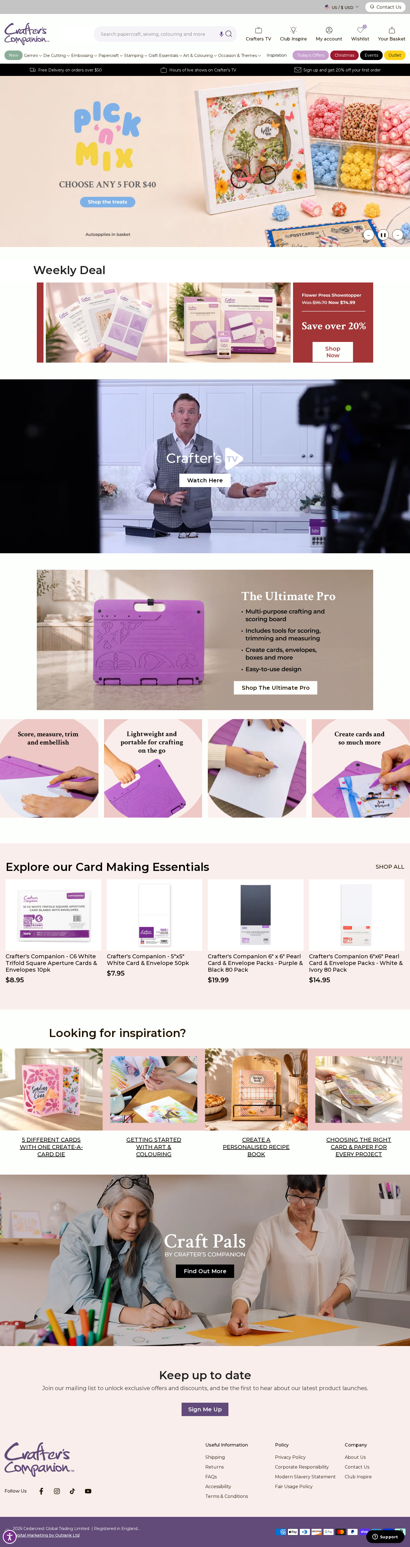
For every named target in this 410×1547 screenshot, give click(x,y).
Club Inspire (358, 1476)
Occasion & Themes (237, 55)
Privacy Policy (290, 1457)
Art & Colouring (198, 55)
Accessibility (218, 1486)
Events (371, 55)
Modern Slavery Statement (305, 1476)
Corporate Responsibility (302, 1467)
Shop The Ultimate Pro (276, 687)
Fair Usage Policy (294, 1486)
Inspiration (277, 55)
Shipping (215, 1457)
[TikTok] (72, 1491)
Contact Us (389, 7)
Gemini (31, 55)
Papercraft (108, 55)
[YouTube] (88, 1491)
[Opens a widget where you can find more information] (385, 1537)
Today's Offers (310, 55)
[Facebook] (41, 1491)
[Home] (47, 1459)
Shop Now (324, 161)
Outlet (395, 55)
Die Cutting (54, 55)
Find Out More (205, 1271)
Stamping (133, 55)
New (13, 55)
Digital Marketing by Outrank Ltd (46, 1535)
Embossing (82, 55)
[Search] (228, 33)
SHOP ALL (390, 866)
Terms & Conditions (226, 1496)
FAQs (211, 1476)
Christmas (344, 55)
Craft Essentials (163, 55)
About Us (355, 1457)
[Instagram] (57, 1491)
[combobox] (165, 34)
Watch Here (205, 480)
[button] (221, 34)
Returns (214, 1467)
